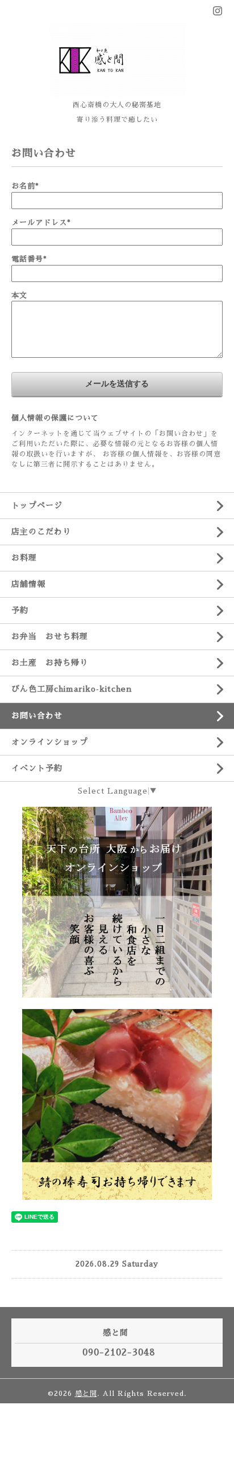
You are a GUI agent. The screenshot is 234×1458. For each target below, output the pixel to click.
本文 (19, 295)
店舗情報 (28, 584)
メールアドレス (41, 222)
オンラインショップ (49, 742)
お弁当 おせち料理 (49, 636)
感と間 (86, 1393)
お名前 (25, 186)
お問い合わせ (36, 716)
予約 (19, 610)
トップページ (36, 505)
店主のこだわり (41, 532)
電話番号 (29, 259)
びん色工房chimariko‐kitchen (71, 689)
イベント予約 (36, 768)
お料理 (24, 558)
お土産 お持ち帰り (49, 663)
